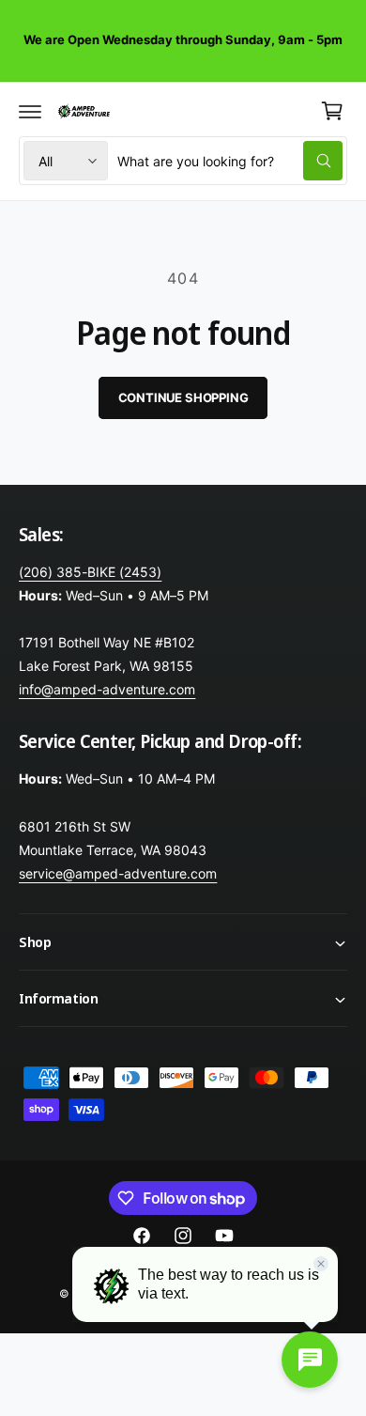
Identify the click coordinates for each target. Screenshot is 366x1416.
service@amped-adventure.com (118, 873)
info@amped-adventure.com (107, 689)
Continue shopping (183, 397)
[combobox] (230, 160)
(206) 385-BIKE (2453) (90, 572)
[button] (30, 111)
